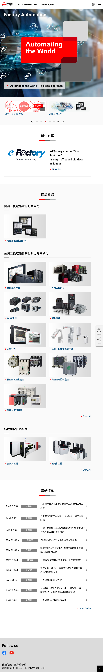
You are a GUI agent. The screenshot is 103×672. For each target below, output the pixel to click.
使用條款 (7, 664)
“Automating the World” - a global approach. (36, 85)
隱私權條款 (20, 664)
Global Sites (93, 4)
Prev (32, 121)
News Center (85, 608)
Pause (58, 121)
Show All (56, 169)
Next (63, 121)
